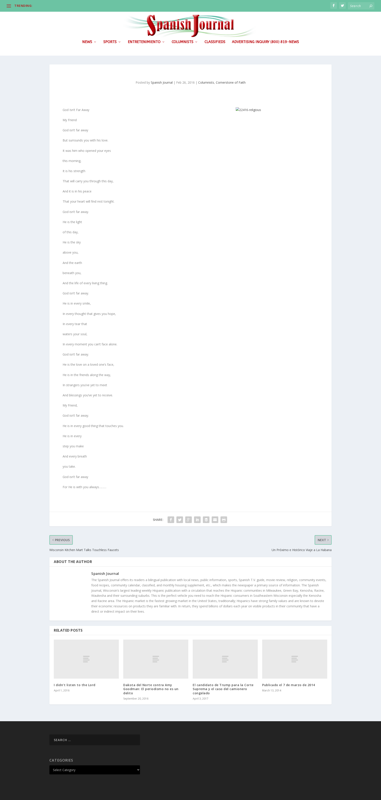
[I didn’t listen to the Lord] (86, 659)
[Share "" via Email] (215, 519)
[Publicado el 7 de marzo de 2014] (294, 659)
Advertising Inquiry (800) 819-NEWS (265, 42)
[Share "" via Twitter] (179, 519)
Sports (110, 42)
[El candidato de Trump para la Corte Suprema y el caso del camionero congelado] (225, 659)
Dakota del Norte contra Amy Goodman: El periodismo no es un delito (151, 689)
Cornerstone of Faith (231, 82)
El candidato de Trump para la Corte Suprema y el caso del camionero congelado (223, 689)
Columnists (182, 42)
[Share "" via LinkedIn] (197, 519)
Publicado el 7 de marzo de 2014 (288, 685)
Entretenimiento (144, 42)
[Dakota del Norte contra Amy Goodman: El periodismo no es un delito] (155, 659)
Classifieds (215, 42)
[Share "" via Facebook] (170, 519)
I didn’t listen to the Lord (74, 685)
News (87, 42)
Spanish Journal (162, 82)
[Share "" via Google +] (188, 519)
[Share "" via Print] (223, 519)
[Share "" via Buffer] (206, 519)
